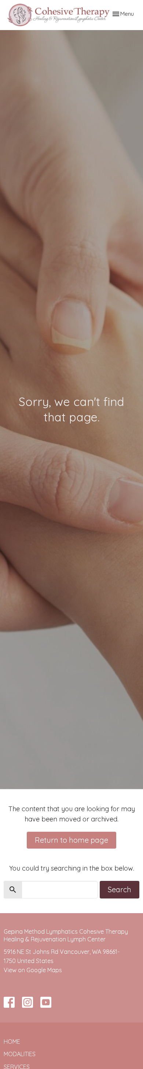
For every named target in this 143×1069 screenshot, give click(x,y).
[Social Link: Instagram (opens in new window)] (27, 1002)
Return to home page (71, 840)
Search (119, 889)
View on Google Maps (33, 970)
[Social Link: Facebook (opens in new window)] (9, 1002)
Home (12, 1041)
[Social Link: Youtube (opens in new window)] (45, 1002)
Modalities (20, 1054)
